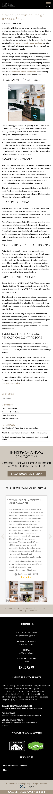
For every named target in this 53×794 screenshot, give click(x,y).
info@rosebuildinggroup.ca (26, 635)
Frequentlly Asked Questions (15, 765)
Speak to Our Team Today (26, 474)
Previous (5, 538)
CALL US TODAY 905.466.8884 (26, 791)
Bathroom (10, 418)
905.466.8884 (31, 632)
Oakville (41, 608)
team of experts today (12, 383)
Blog (5, 770)
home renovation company (24, 71)
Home (9, 415)
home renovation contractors (28, 43)
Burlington (27, 608)
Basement (10, 412)
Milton (19, 610)
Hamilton (33, 610)
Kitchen (9, 409)
